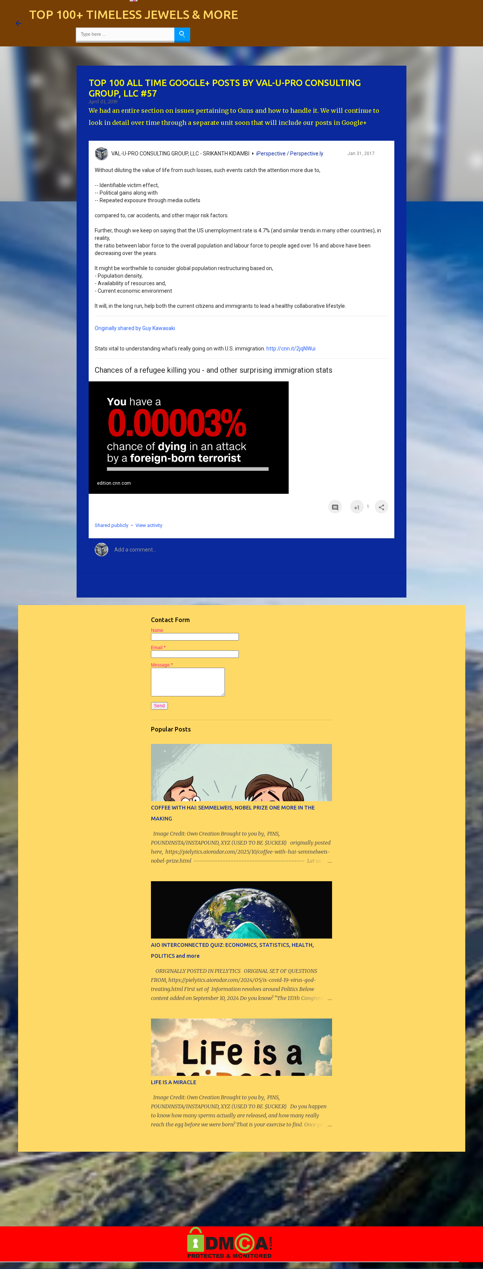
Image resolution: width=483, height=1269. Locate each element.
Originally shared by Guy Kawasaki (135, 328)
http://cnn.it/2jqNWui (290, 349)
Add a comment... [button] (135, 550)
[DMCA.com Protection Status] (229, 1256)
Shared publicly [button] (111, 525)
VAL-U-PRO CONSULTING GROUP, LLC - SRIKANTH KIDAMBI (180, 154)
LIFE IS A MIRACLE (173, 1082)
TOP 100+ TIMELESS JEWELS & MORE (133, 14)
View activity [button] (148, 525)
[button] (381, 155)
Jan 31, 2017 (361, 153)
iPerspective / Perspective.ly (289, 154)
